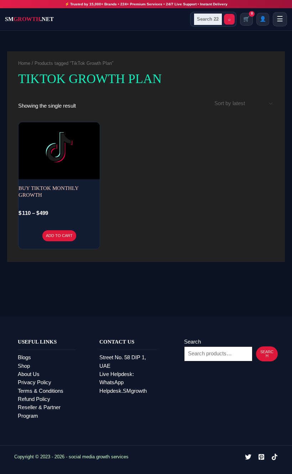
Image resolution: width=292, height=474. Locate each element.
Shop (24, 366)
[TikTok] (274, 457)
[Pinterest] (261, 457)
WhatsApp (111, 382)
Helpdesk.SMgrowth (123, 391)
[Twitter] (248, 457)
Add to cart (59, 235)
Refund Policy (34, 399)
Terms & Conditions (40, 391)
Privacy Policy (34, 382)
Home (24, 63)
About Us (29, 374)
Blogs (24, 357)
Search (192, 342)
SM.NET (29, 19)
